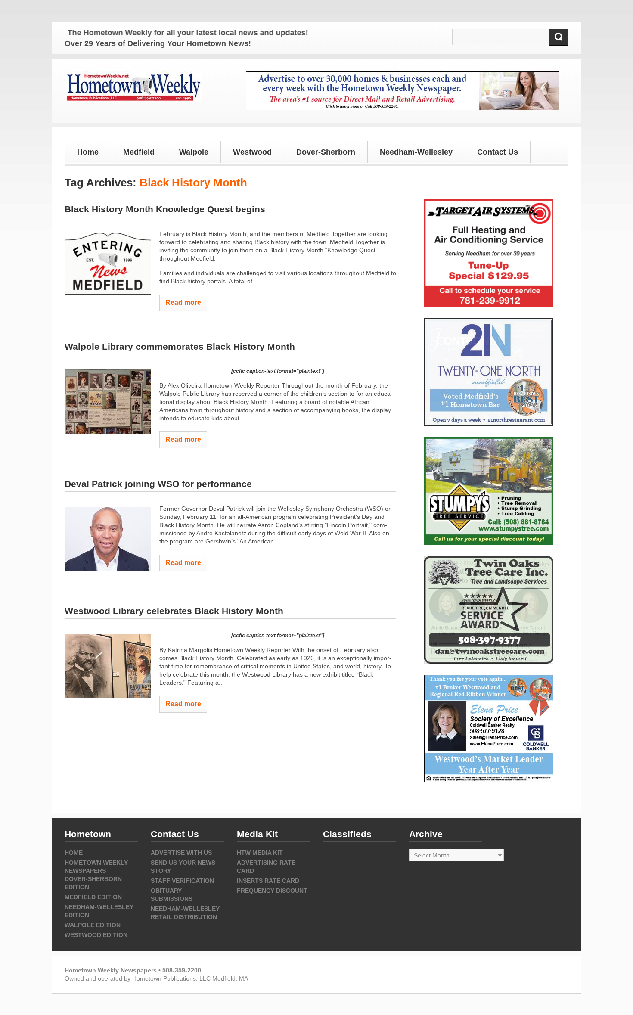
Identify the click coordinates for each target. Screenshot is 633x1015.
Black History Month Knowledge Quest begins (165, 209)
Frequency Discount (272, 890)
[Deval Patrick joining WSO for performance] (108, 539)
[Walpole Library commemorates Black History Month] (108, 401)
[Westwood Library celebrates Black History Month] (108, 666)
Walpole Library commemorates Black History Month (180, 346)
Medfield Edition (93, 897)
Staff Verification (182, 880)
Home (88, 152)
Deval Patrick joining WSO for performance (158, 484)
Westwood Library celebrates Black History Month (174, 611)
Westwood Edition (96, 934)
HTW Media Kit (260, 852)
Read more (183, 302)
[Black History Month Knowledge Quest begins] (108, 264)
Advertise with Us (181, 852)
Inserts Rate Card (268, 880)
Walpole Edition (93, 925)
